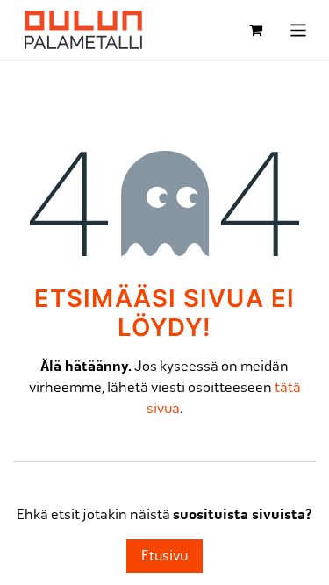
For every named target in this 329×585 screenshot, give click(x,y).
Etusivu (164, 555)
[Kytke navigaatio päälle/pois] (299, 29)
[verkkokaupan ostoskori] (256, 29)
